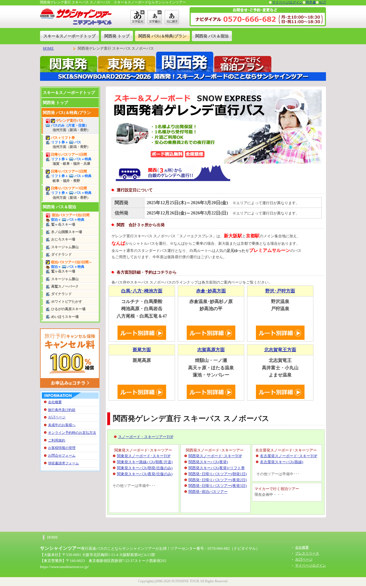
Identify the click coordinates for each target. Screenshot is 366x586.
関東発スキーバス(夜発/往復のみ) (144, 474)
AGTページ (56, 417)
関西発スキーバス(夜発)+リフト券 (216, 468)
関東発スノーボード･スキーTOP (143, 456)
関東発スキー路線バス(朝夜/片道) (144, 462)
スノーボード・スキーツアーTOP (145, 437)
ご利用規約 (56, 440)
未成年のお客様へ (61, 425)
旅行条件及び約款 (61, 410)
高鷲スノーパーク (64, 286)
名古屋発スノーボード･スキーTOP (288, 456)
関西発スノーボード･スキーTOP (215, 456)
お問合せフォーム (61, 455)
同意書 (311, 2)
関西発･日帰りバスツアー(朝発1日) (217, 474)
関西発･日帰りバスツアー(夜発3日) (217, 485)
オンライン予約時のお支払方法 (72, 433)
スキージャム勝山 (64, 247)
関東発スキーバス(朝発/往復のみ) (144, 468)
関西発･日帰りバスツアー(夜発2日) (217, 480)
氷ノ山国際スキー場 (66, 232)
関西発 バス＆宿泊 (211, 36)
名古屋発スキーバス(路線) (281, 462)
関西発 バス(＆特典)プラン (162, 36)
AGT (322, 2)
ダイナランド (61, 254)
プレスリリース (307, 553)
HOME (48, 48)
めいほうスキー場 (64, 317)
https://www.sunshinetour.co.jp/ (64, 567)
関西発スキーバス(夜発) (208, 462)
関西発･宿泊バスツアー (208, 491)
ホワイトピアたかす (66, 302)
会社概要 (55, 402)
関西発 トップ (117, 36)
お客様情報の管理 (61, 448)
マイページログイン (287, 2)
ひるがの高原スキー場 (67, 309)
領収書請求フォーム (63, 463)
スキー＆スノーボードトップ (69, 36)
